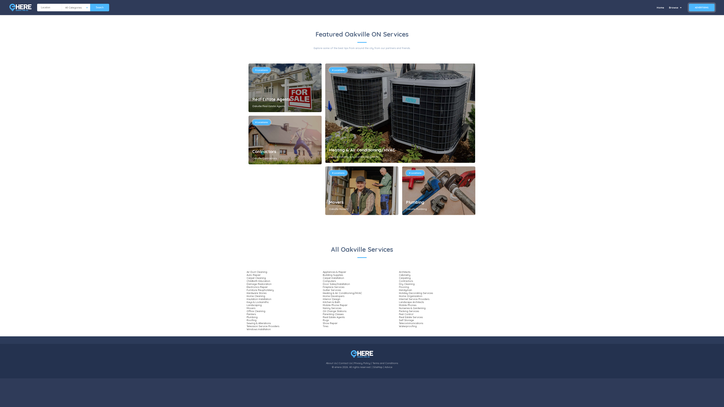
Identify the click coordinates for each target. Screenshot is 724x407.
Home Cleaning (256, 296)
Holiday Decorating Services (416, 293)
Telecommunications (411, 323)
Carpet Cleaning (256, 277)
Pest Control (406, 314)
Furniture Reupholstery (260, 289)
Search (100, 7)
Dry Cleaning (407, 283)
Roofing (251, 320)
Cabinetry (404, 274)
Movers (336, 202)
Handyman (405, 289)
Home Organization (410, 296)
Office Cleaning (256, 311)
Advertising (702, 7)
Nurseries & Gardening (412, 308)
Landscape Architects (411, 302)
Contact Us (345, 363)
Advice (388, 367)
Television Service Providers (263, 326)
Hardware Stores (256, 293)
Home (660, 7)
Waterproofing (408, 326)
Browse (674, 7)
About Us (331, 363)
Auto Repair (254, 274)
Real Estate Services (411, 317)
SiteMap (378, 367)
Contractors (264, 151)
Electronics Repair (257, 286)
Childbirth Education (258, 280)
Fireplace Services (333, 286)
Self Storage (406, 320)
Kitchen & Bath (331, 302)
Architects (404, 271)
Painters (251, 314)
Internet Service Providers (414, 299)
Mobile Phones (407, 305)
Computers (329, 280)
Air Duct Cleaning (257, 271)
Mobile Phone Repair (335, 305)
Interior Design (331, 299)
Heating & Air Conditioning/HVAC (362, 150)
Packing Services (409, 311)
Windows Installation (259, 329)
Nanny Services (332, 308)
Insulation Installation (259, 299)
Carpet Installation (333, 277)
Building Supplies (333, 274)
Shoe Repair (330, 323)
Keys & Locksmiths (257, 302)
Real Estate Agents (271, 99)
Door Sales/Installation (336, 283)
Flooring (404, 286)
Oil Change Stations (334, 311)
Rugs (326, 320)
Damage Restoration (259, 283)
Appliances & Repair (334, 271)
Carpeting (405, 277)
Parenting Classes (333, 314)
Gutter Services (332, 289)
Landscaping (254, 305)
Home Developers (333, 296)
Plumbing (415, 202)
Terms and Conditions (385, 363)
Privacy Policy (362, 363)
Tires (325, 326)
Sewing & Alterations (259, 323)
